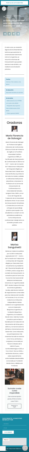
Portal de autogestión (14, 3)
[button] (25, 8)
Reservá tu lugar (14, 406)
